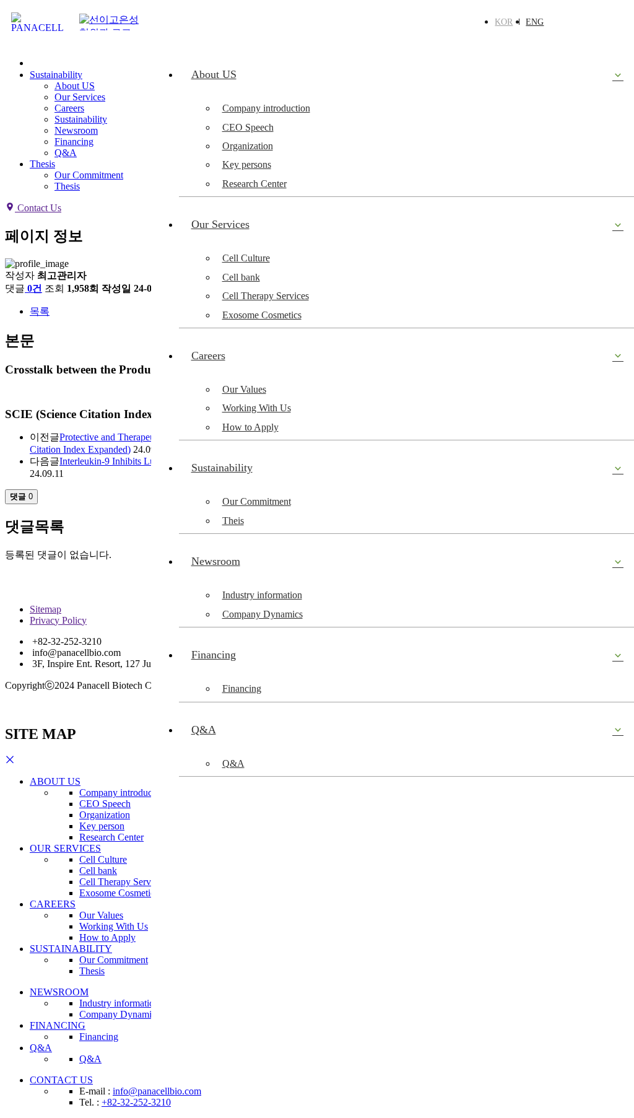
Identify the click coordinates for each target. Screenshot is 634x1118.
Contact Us (38, 208)
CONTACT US (61, 1080)
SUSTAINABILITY (71, 948)
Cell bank (241, 277)
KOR (504, 22)
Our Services (79, 97)
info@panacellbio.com (157, 1091)
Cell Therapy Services (265, 295)
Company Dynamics (262, 614)
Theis (233, 520)
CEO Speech (248, 127)
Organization (247, 146)
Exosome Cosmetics (262, 315)
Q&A (233, 763)
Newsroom (76, 130)
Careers (69, 108)
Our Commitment (256, 501)
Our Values (244, 389)
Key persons (246, 164)
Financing (241, 688)
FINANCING (57, 1025)
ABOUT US (55, 781)
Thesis (42, 164)
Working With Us (256, 408)
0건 (34, 288)
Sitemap (45, 609)
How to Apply (250, 427)
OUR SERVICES (65, 848)
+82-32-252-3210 (136, 1102)
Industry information (262, 595)
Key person (101, 826)
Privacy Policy (58, 620)
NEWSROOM (59, 992)
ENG (535, 22)
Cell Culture (246, 258)
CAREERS (53, 904)
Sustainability (56, 74)
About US (74, 86)
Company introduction (266, 108)
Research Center (254, 183)
